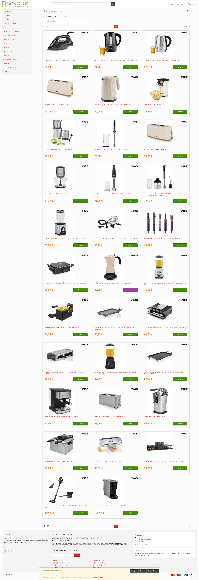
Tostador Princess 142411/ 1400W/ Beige (156, 149)
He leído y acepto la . (66, 550)
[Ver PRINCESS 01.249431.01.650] (116, 267)
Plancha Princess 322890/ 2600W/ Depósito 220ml (60, 60)
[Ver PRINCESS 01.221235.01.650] (116, 133)
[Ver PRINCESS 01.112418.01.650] (66, 267)
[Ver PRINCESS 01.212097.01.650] (66, 222)
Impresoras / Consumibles (11, 31)
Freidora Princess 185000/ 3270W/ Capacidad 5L (59, 461)
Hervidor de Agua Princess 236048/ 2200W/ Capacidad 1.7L (112, 105)
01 (116, 26)
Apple (5, 71)
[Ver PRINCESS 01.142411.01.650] (166, 133)
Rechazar (143, 571)
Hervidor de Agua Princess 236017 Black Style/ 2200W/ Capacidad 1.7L (115, 60)
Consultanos (96, 567)
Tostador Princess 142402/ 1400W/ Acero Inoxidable (109, 416)
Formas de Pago (97, 565)
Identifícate (171, 4)
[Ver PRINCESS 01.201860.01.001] (166, 401)
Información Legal (98, 561)
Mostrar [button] (185, 26)
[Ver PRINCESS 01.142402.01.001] (116, 401)
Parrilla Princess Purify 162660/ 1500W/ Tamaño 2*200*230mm (163, 461)
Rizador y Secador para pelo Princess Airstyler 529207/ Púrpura (163, 238)
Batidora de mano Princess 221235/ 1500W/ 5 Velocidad (111, 149)
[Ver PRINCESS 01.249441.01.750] (66, 401)
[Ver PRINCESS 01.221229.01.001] (116, 178)
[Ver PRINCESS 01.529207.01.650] (166, 222)
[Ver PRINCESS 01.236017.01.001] (116, 44)
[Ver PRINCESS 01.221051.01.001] (66, 178)
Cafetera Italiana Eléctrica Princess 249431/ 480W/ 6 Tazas (112, 283)
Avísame (130, 290)
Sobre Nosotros (57, 567)
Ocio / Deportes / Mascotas (11, 67)
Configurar (134, 571)
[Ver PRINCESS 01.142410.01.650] (66, 89)
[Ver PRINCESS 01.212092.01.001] (116, 356)
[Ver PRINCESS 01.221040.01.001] (66, 133)
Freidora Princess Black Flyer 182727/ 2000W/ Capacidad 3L (63, 327)
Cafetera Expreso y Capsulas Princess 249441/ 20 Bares (61, 416)
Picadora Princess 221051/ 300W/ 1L (56, 194)
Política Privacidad (58, 563)
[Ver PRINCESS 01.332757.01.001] (116, 222)
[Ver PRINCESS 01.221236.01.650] (166, 178)
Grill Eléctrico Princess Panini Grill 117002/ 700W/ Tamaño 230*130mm (165, 327)
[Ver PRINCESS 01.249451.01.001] (116, 490)
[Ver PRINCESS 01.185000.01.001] (66, 445)
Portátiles (6, 19)
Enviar (77, 555)
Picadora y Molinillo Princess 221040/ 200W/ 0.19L (60, 149)
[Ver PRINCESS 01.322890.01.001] (66, 44)
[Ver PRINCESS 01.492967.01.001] (116, 445)
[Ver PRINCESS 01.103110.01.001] (166, 356)
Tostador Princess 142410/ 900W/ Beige (56, 105)
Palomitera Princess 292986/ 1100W (155, 105)
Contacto (182, 4)
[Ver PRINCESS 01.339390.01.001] (66, 490)
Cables (5, 43)
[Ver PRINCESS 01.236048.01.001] (116, 89)
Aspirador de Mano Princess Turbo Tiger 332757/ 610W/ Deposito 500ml (115, 238)
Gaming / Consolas (9, 39)
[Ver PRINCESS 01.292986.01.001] (166, 89)
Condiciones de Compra (60, 565)
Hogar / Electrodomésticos (11, 59)
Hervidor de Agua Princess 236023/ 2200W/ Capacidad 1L (161, 60)
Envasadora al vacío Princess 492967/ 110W (107, 461)
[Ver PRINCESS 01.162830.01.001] (66, 356)
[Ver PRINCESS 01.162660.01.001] (166, 445)
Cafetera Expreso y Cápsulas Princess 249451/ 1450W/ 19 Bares (113, 506)
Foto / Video (6, 55)
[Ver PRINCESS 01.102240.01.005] (116, 312)
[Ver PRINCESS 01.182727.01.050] (66, 312)
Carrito (192, 4)
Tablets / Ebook (7, 51)
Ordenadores (7, 11)
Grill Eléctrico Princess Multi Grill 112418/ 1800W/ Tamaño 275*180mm (66, 283)
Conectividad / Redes (9, 35)
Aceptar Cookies (153, 571)
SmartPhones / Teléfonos (10, 23)
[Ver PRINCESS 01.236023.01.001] (166, 44)
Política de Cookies (98, 577)
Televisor (5, 27)
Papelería (6, 63)
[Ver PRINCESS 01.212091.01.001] (166, 267)
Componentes (7, 15)
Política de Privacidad (86, 546)
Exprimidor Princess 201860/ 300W (154, 416)
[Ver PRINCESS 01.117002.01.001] (166, 312)
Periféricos (6, 47)
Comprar (80, 67)
